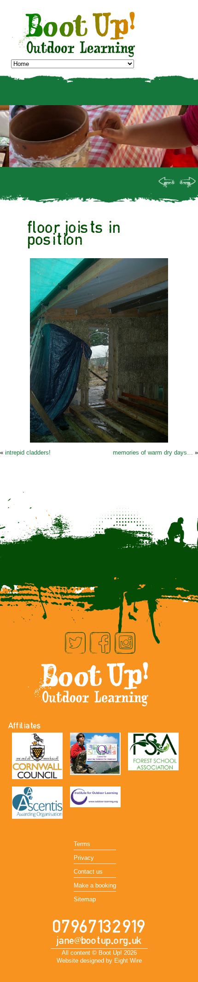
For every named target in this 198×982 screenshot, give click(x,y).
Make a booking (95, 885)
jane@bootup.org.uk (99, 940)
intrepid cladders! (28, 452)
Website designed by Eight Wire (99, 960)
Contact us (88, 871)
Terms (82, 843)
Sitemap (85, 899)
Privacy (84, 857)
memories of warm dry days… (153, 452)
